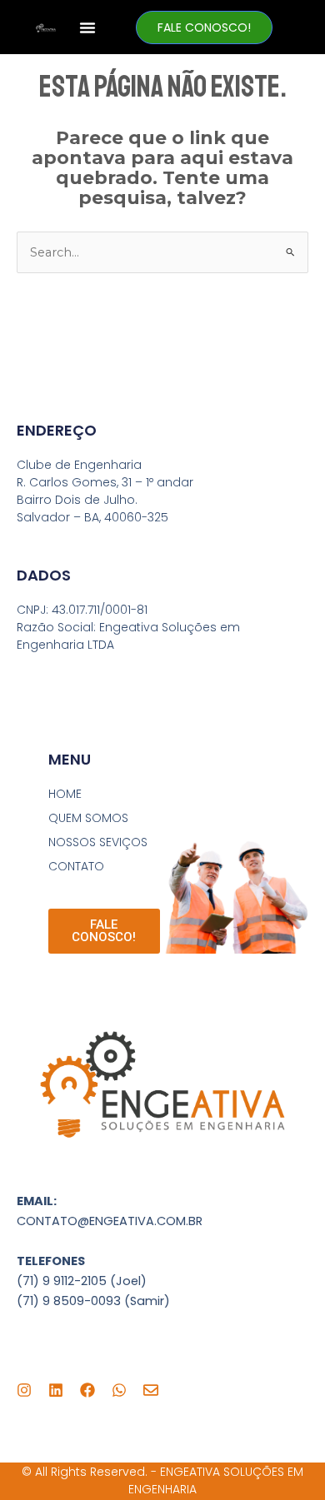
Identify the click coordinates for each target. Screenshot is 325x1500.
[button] (87, 27)
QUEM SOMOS (88, 818)
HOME (65, 793)
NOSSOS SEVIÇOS (98, 842)
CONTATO (76, 866)
